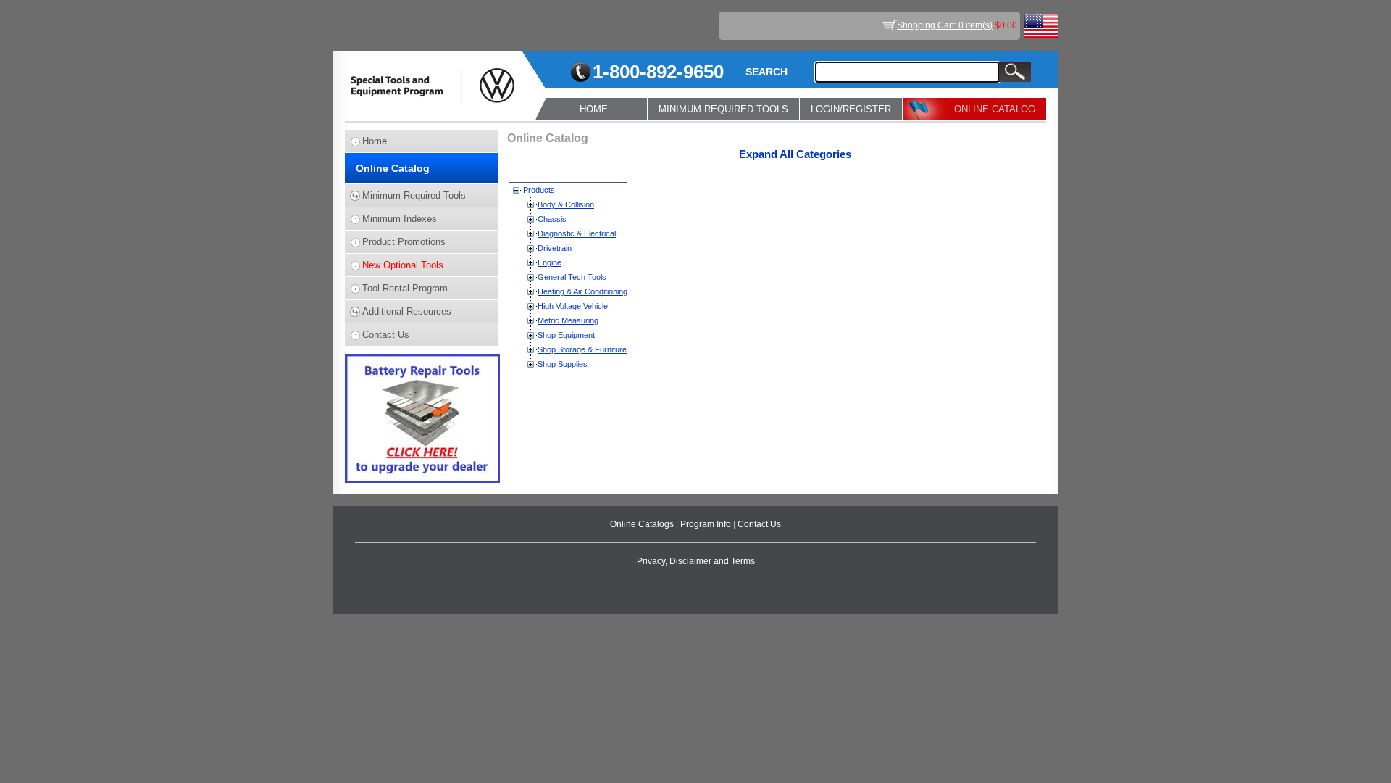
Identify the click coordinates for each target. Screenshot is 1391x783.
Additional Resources (406, 311)
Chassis (552, 219)
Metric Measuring (568, 320)
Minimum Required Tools (414, 195)
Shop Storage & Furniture (582, 349)
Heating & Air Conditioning (582, 291)
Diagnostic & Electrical (577, 233)
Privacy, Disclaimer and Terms (696, 561)
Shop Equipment (566, 335)
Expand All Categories (795, 154)
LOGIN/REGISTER (851, 109)
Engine (549, 262)
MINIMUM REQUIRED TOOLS (723, 109)
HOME (594, 109)
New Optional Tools (402, 265)
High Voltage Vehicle (573, 306)
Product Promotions (404, 241)
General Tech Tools (572, 277)
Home (374, 141)
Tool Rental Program (405, 288)
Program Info (706, 524)
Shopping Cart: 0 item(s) (945, 25)
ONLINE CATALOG (994, 109)
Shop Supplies (563, 364)
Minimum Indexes (399, 218)
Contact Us (385, 334)
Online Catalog (393, 168)
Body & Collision (566, 204)
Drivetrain (555, 248)
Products (539, 190)
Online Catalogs (643, 524)
